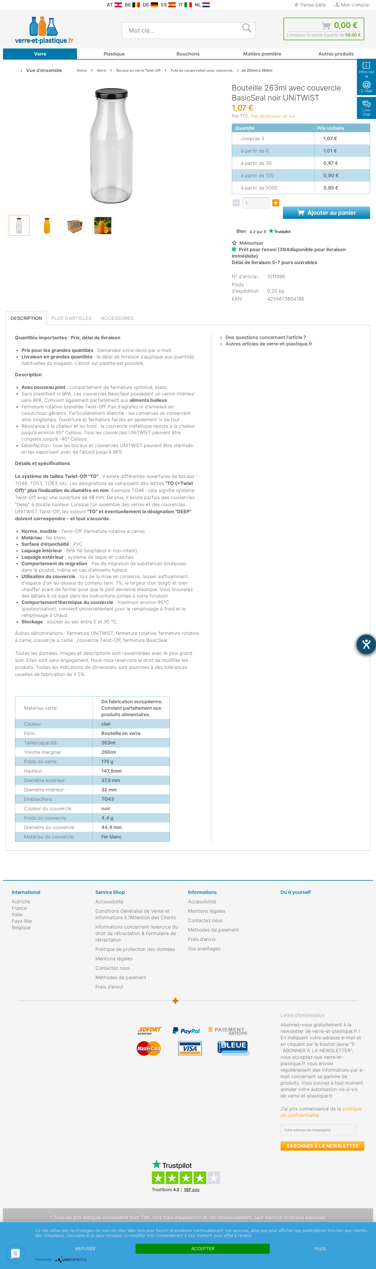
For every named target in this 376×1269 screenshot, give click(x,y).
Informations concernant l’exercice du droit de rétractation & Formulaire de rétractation (136, 933)
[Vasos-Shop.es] (172, 4)
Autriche (21, 901)
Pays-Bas (22, 921)
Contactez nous (112, 968)
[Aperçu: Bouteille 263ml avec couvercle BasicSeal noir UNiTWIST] (19, 225)
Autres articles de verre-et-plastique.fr (268, 344)
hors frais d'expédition (176, 1217)
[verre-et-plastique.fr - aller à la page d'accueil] (53, 30)
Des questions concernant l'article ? (265, 337)
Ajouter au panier (331, 212)
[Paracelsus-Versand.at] (118, 4)
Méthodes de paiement (120, 977)
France (19, 908)
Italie (17, 914)
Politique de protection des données (135, 949)
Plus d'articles (71, 318)
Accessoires (117, 318)
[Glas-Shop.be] (136, 4)
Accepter (202, 1248)
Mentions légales (113, 958)
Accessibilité (109, 901)
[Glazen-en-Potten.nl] (206, 4)
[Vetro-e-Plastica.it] (188, 4)
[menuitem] (14, 5)
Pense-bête (312, 5)
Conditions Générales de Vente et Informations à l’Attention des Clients (135, 914)
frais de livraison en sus (273, 115)
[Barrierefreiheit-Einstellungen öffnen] (366, 644)
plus (320, 1248)
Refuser (85, 1248)
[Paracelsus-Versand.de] (154, 4)
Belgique (21, 927)
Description (26, 318)
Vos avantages (204, 948)
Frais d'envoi (109, 987)
